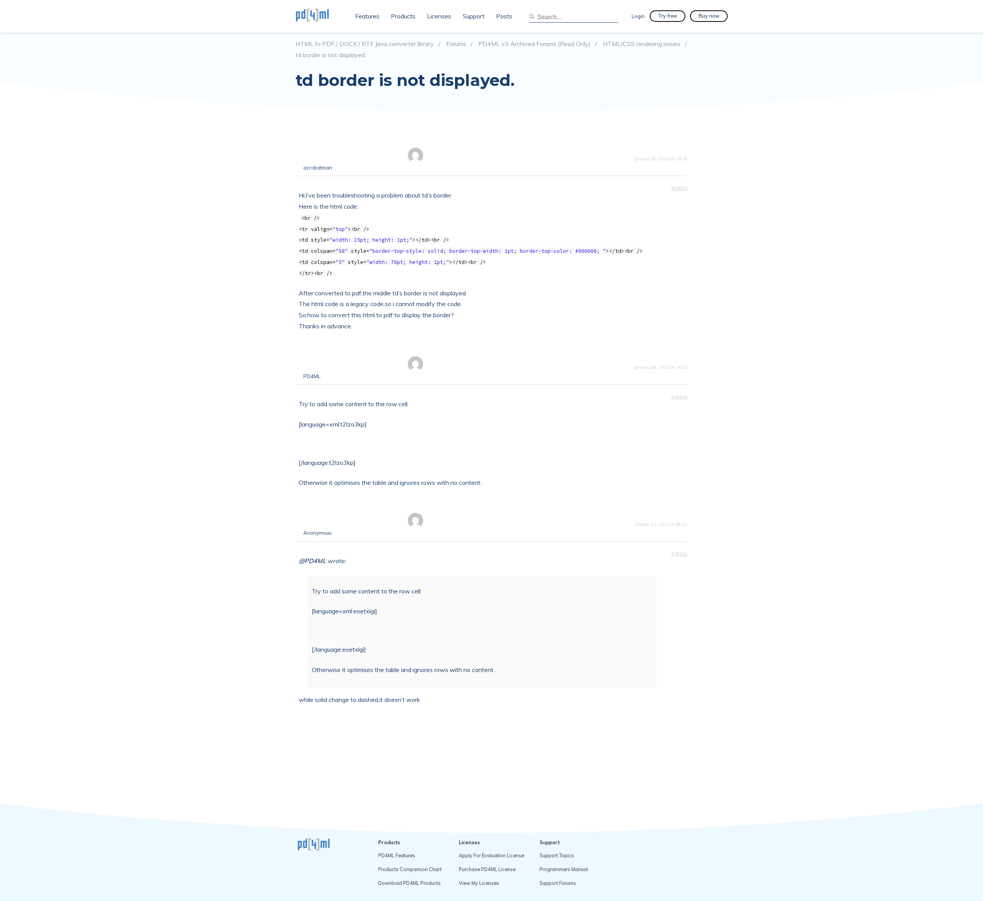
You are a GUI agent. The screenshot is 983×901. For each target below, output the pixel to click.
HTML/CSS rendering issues (641, 44)
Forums (456, 44)
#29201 (679, 554)
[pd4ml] (321, 16)
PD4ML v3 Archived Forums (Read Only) (534, 44)
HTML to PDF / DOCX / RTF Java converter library (365, 44)
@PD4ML (312, 561)
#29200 (679, 397)
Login (638, 16)
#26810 (679, 188)
